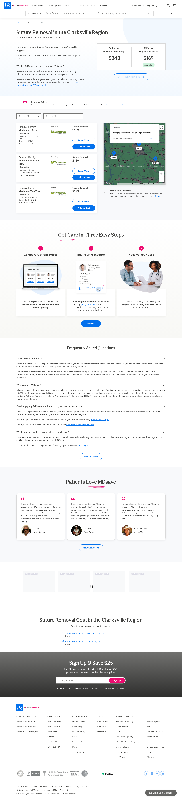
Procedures (102, 721)
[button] (50, 49)
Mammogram (153, 721)
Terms (150, 184)
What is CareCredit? (114, 105)
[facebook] (146, 773)
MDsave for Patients (25, 721)
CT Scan (120, 731)
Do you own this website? (122, 139)
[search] (168, 5)
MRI (149, 726)
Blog (74, 747)
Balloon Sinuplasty (124, 721)
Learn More (83, 140)
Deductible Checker (81, 741)
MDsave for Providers (26, 726)
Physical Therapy (155, 731)
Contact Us (52, 741)
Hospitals (101, 731)
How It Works (78, 721)
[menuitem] (39, 5)
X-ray (149, 752)
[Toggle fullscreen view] (161, 127)
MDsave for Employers (27, 731)
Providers (101, 726)
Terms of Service (114, 688)
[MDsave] (16, 5)
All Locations (21, 23)
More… (150, 757)
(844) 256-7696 (88, 304)
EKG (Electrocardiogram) (127, 741)
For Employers (55, 5)
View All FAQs (91, 456)
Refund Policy (78, 731)
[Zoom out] (161, 179)
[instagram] (152, 773)
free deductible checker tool (80, 424)
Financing (77, 726)
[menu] (78, 5)
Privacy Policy (99, 688)
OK (151, 138)
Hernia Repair (122, 752)
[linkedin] (162, 773)
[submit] (150, 13)
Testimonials (78, 752)
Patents (69, 786)
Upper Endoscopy (155, 747)
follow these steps (100, 419)
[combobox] (69, 13)
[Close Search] (172, 13)
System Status (83, 786)
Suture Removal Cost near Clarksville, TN (84, 633)
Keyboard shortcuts (124, 184)
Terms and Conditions (41, 786)
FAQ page (83, 445)
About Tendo (53, 726)
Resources (52, 731)
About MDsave (54, 721)
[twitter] (157, 773)
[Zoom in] (161, 173)
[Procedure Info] (124, 52)
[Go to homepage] (28, 707)
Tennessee (34, 23)
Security (58, 786)
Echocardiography (124, 736)
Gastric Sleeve (122, 747)
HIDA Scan (121, 757)
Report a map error (159, 184)
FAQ (74, 736)
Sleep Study (152, 736)
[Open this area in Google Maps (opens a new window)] (108, 183)
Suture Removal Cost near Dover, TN (82, 641)
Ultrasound (152, 741)
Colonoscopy (122, 726)
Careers (51, 736)
